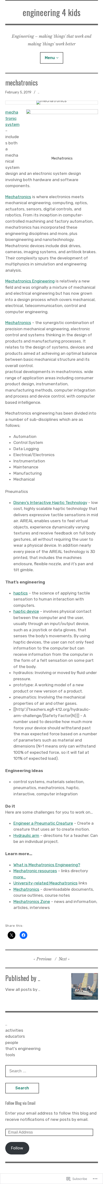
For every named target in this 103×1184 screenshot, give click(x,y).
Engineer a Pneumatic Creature (43, 823)
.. (38, 92)
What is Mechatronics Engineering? (46, 864)
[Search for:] (51, 1070)
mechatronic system (12, 118)
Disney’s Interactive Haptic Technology (50, 502)
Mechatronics (18, 196)
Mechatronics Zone (31, 901)
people (11, 1042)
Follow (17, 1148)
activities (14, 1030)
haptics (20, 593)
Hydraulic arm (26, 835)
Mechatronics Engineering (30, 281)
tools (10, 1054)
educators (15, 1036)
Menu (50, 57)
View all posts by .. (22, 989)
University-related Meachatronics (45, 883)
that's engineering (22, 1048)
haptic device (26, 611)
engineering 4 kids (51, 12)
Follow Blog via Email (20, 1103)
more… (19, 877)
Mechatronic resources (35, 870)
